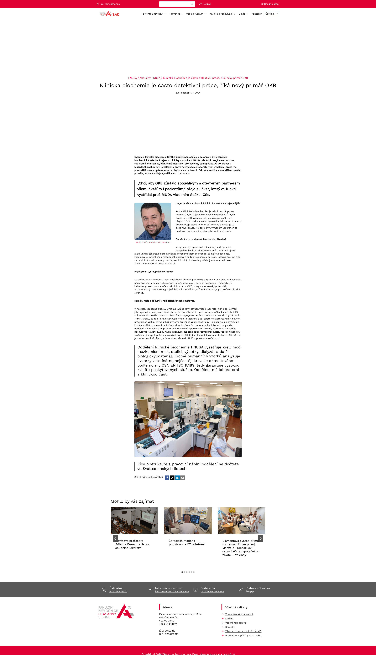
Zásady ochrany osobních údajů (243, 631)
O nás (242, 13)
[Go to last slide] (115, 538)
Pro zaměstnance (110, 3)
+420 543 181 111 (118, 591)
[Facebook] (167, 477)
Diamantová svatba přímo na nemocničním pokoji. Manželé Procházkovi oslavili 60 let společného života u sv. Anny (240, 548)
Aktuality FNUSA (150, 77)
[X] (172, 477)
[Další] (260, 538)
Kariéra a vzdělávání (221, 13)
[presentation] (134, 520)
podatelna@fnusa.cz (212, 591)
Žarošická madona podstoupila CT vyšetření (187, 542)
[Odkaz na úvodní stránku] (117, 612)
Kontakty (256, 13)
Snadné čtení (271, 3)
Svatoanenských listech (164, 468)
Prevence (175, 13)
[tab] (182, 572)
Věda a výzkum (194, 13)
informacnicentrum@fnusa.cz (172, 591)
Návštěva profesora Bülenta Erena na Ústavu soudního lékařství (133, 544)
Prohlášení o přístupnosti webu (243, 635)
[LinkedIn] (177, 477)
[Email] (182, 477)
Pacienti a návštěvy (152, 13)
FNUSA (132, 77)
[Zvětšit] (237, 385)
